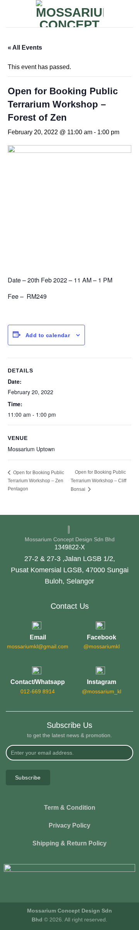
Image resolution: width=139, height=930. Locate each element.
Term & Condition (69, 807)
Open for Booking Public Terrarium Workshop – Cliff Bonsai (98, 480)
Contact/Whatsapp (37, 682)
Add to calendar (47, 335)
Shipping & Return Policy (69, 843)
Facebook (101, 637)
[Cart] (129, 13)
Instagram (101, 682)
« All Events (25, 47)
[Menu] (10, 13)
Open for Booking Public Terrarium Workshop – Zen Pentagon (36, 481)
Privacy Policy (69, 825)
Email (38, 637)
